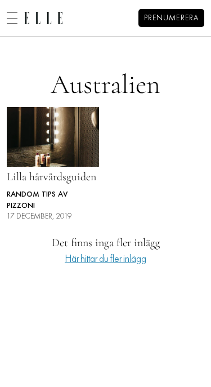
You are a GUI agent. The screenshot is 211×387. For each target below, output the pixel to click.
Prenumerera (171, 18)
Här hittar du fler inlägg (105, 259)
